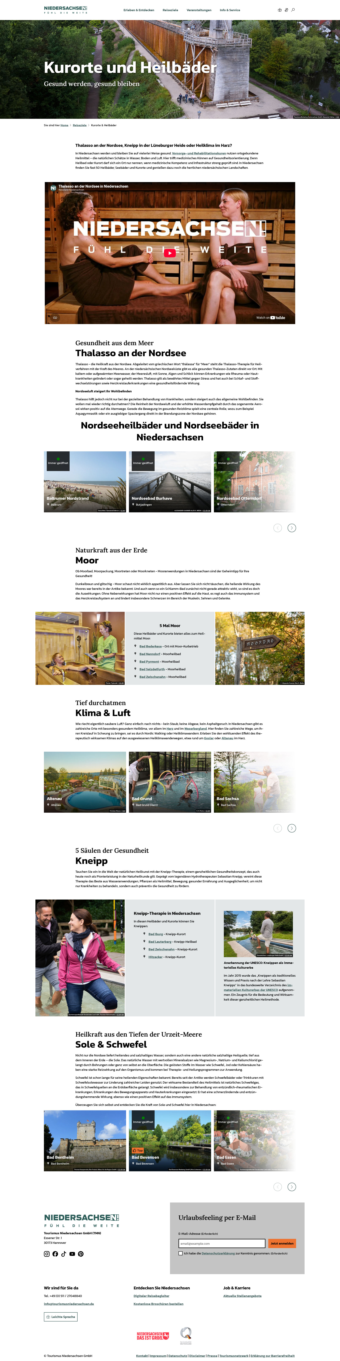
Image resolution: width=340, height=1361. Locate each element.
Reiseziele (170, 10)
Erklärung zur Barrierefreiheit (273, 1355)
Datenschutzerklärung (218, 1253)
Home (64, 125)
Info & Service (230, 10)
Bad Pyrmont (149, 661)
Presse (212, 1355)
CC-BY (123, 510)
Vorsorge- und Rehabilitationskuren (199, 153)
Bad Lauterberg (160, 941)
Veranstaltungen (199, 10)
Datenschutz (177, 1355)
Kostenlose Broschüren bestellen (158, 1303)
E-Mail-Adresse (198, 1233)
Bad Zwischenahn (153, 676)
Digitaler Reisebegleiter (151, 1295)
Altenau (227, 738)
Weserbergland (195, 728)
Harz (170, 728)
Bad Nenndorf (150, 654)
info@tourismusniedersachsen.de (69, 1303)
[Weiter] (292, 528)
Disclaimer (197, 1355)
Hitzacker (156, 956)
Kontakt (142, 1355)
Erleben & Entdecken (139, 10)
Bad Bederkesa (151, 646)
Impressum (158, 1355)
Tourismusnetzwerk (233, 1355)
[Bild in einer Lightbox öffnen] (82, 1221)
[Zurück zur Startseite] (65, 10)
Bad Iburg (156, 934)
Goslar (209, 738)
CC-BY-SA (206, 510)
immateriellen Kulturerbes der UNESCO (258, 987)
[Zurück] (277, 528)
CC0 (337, 117)
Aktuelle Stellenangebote (242, 1295)
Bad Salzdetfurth (152, 669)
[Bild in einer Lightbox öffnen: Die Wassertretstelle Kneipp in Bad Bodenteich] (258, 934)
